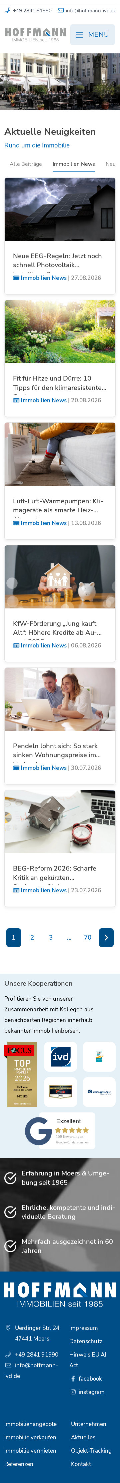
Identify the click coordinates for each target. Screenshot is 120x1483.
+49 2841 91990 (32, 10)
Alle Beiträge (26, 164)
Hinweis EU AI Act (87, 1360)
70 (87, 937)
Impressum (83, 1328)
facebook (89, 1379)
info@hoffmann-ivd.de (91, 10)
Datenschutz (85, 1341)
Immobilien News (74, 164)
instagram (91, 1392)
